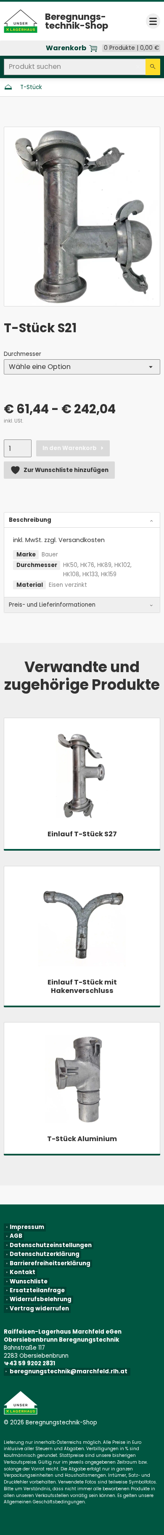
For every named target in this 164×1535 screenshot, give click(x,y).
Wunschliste (29, 1281)
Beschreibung (30, 520)
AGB (16, 1236)
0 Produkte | (131, 48)
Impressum (27, 1227)
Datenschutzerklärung (44, 1254)
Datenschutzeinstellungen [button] (51, 1245)
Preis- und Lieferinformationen (52, 605)
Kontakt (22, 1272)
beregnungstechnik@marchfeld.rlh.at (70, 1371)
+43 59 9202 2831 (30, 1363)
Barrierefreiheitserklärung (50, 1263)
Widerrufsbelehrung (40, 1299)
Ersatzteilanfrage (37, 1290)
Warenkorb (66, 48)
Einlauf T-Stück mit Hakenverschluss (82, 986)
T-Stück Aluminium (82, 1139)
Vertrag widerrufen (39, 1309)
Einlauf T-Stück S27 (82, 834)
